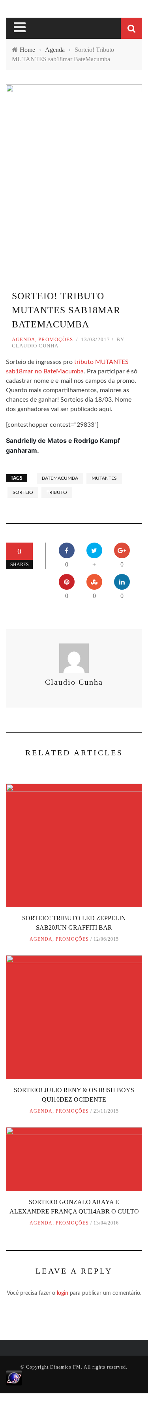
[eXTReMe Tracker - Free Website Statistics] (14, 1377)
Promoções (55, 339)
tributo (57, 492)
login (62, 1293)
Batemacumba (60, 478)
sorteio (23, 492)
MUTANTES (104, 478)
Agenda (23, 339)
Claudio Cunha (35, 346)
